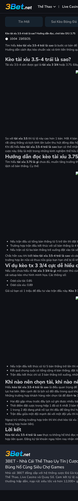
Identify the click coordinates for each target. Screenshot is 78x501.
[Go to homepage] (17, 454)
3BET (20, 473)
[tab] (24, 22)
